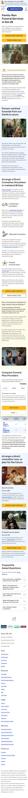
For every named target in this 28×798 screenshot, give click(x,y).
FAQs (2, 692)
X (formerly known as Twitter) (8, 755)
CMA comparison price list (7, 721)
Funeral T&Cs (4, 715)
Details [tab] (14, 388)
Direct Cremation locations (7, 680)
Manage (13, 412)
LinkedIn (3, 761)
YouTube (3, 764)
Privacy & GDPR (5, 706)
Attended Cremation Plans (7, 735)
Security (3, 703)
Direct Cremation (5, 738)
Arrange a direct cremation (14, 35)
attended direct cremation (11, 247)
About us (3, 683)
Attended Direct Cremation (7, 744)
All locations (4, 674)
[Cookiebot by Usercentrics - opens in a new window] (20, 384)
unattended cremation (15, 210)
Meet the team (4, 657)
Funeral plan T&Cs (5, 712)
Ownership (3, 718)
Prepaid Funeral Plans (6, 729)
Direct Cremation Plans (6, 732)
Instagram (3, 758)
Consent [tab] (5, 388)
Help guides (4, 686)
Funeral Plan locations (6, 677)
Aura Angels (4, 695)
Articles (3, 689)
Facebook (3, 752)
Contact (3, 666)
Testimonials (4, 663)
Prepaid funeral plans (14, 40)
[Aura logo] (2, 9)
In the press (4, 660)
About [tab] (23, 388)
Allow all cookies (14, 407)
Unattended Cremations (6, 741)
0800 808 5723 (16, 9)
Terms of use (4, 709)
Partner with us (4, 654)
